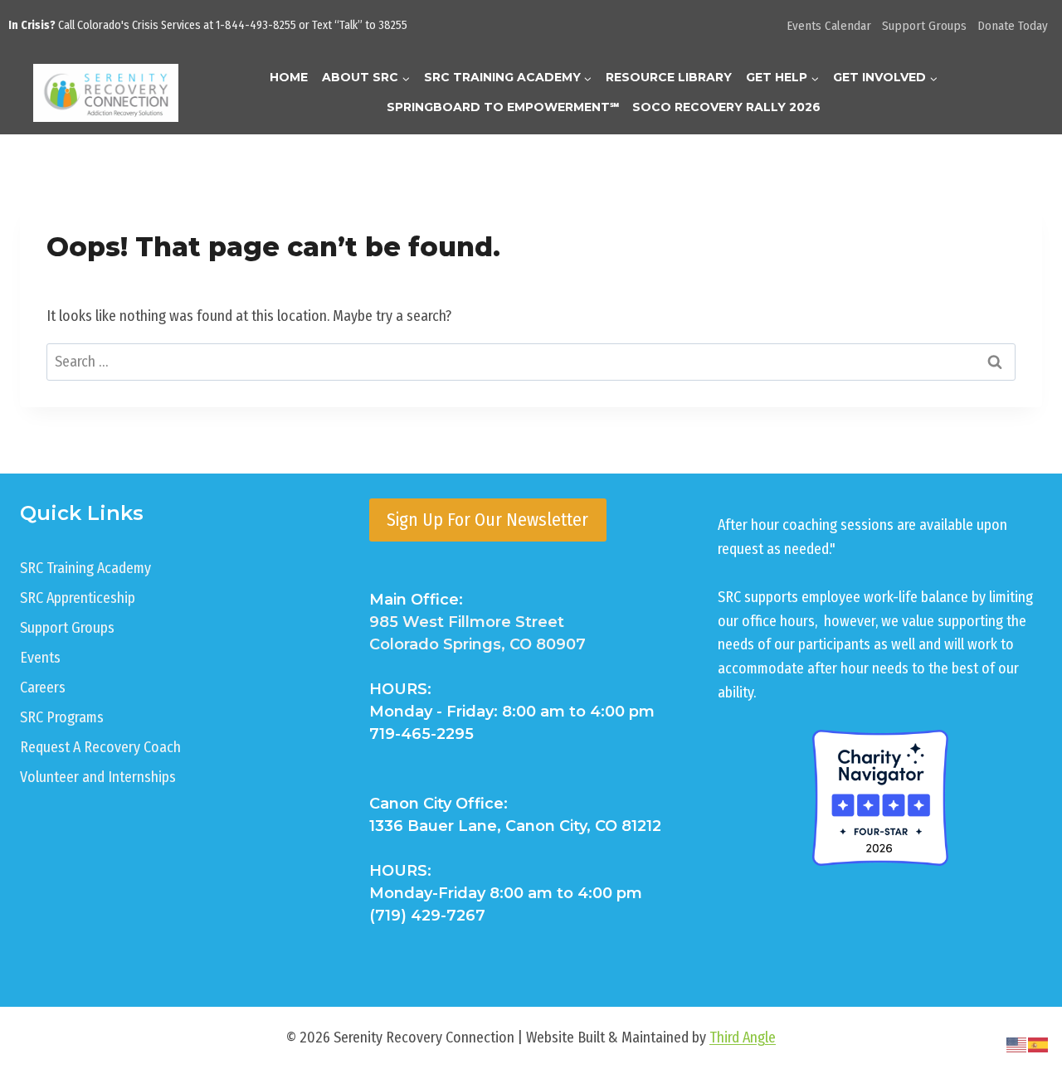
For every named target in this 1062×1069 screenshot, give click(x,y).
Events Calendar (829, 25)
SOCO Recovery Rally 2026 (726, 107)
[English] (1017, 1044)
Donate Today (1012, 25)
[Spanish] (1039, 1044)
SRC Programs (62, 717)
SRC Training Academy (85, 568)
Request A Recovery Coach (100, 747)
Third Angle (742, 1037)
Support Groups (924, 25)
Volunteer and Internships (98, 777)
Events (40, 658)
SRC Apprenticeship (77, 598)
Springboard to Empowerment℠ (503, 107)
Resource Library (669, 77)
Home (289, 77)
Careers (43, 687)
